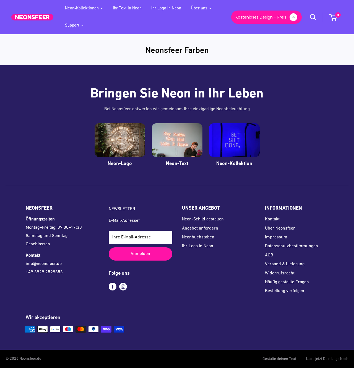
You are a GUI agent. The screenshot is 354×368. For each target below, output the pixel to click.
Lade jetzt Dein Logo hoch (327, 359)
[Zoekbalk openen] (313, 17)
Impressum (276, 237)
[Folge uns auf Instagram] (123, 287)
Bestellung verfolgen (284, 291)
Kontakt (272, 219)
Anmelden (140, 254)
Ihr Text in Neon (127, 8)
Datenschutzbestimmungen (291, 246)
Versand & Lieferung (284, 264)
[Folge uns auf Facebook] (112, 287)
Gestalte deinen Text (279, 359)
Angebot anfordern (200, 228)
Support (72, 26)
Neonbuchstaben (198, 237)
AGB (269, 255)
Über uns (199, 8)
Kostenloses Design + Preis (261, 17)
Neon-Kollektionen (82, 8)
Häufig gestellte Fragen (287, 282)
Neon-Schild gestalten (203, 219)
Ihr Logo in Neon (166, 8)
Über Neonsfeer (280, 228)
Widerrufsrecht (280, 273)
